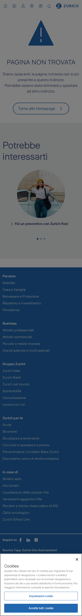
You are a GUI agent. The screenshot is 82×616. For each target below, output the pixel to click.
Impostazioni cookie (41, 596)
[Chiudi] (77, 559)
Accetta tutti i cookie (41, 608)
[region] (41, 584)
